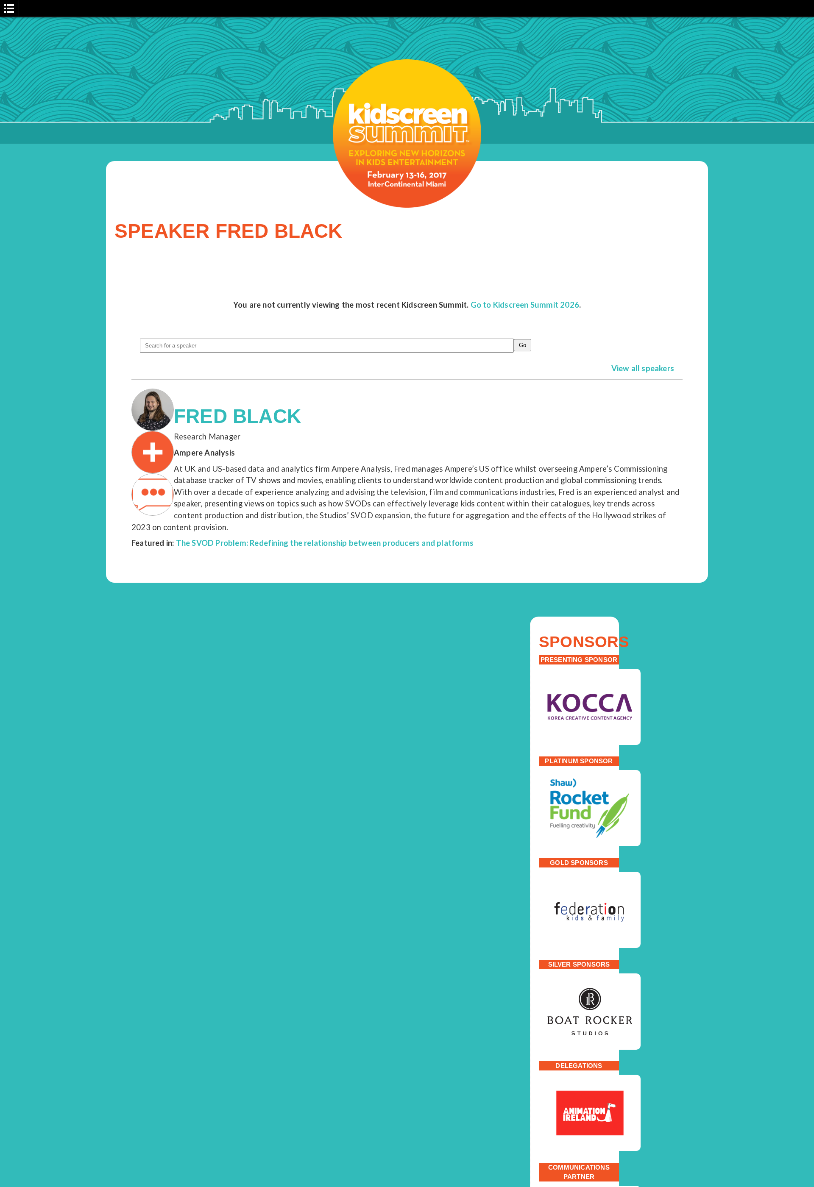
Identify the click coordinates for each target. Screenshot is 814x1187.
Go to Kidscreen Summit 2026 (525, 304)
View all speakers (642, 368)
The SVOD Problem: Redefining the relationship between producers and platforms (325, 543)
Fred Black (237, 416)
